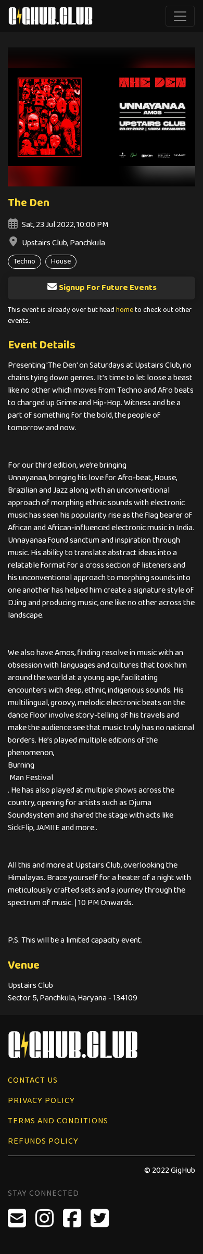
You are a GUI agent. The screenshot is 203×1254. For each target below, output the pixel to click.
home (124, 310)
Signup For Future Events (108, 287)
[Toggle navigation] (180, 16)
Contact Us (33, 1080)
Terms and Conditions (58, 1120)
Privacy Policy (41, 1100)
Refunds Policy (43, 1141)
